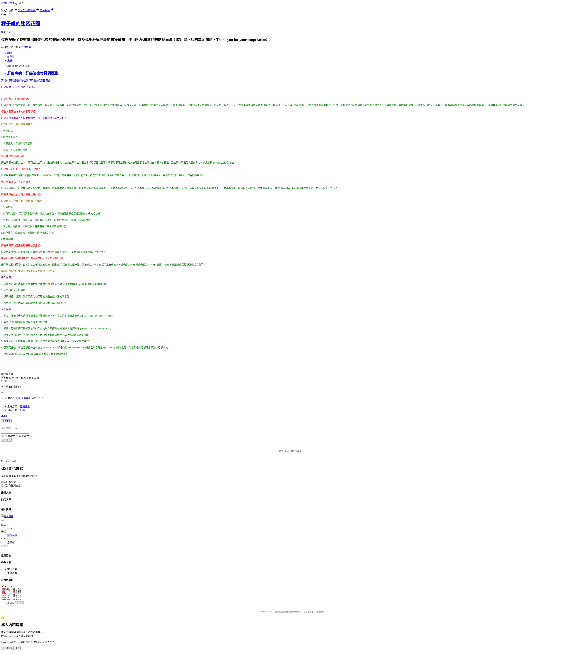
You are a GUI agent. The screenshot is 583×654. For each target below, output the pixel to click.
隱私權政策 (309, 612)
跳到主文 (6, 32)
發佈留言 (6, 440)
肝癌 (22, 410)
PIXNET (268, 612)
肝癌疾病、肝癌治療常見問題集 (32, 73)
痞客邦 (19, 398)
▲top (4, 415)
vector (4, 381)
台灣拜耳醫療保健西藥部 (37, 80)
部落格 (11, 56)
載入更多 (6, 421)
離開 (17, 648)
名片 (9, 60)
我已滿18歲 (7, 648)
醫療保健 (26, 47)
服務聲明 (320, 612)
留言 (26, 398)
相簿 (9, 53)
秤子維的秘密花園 (20, 23)
